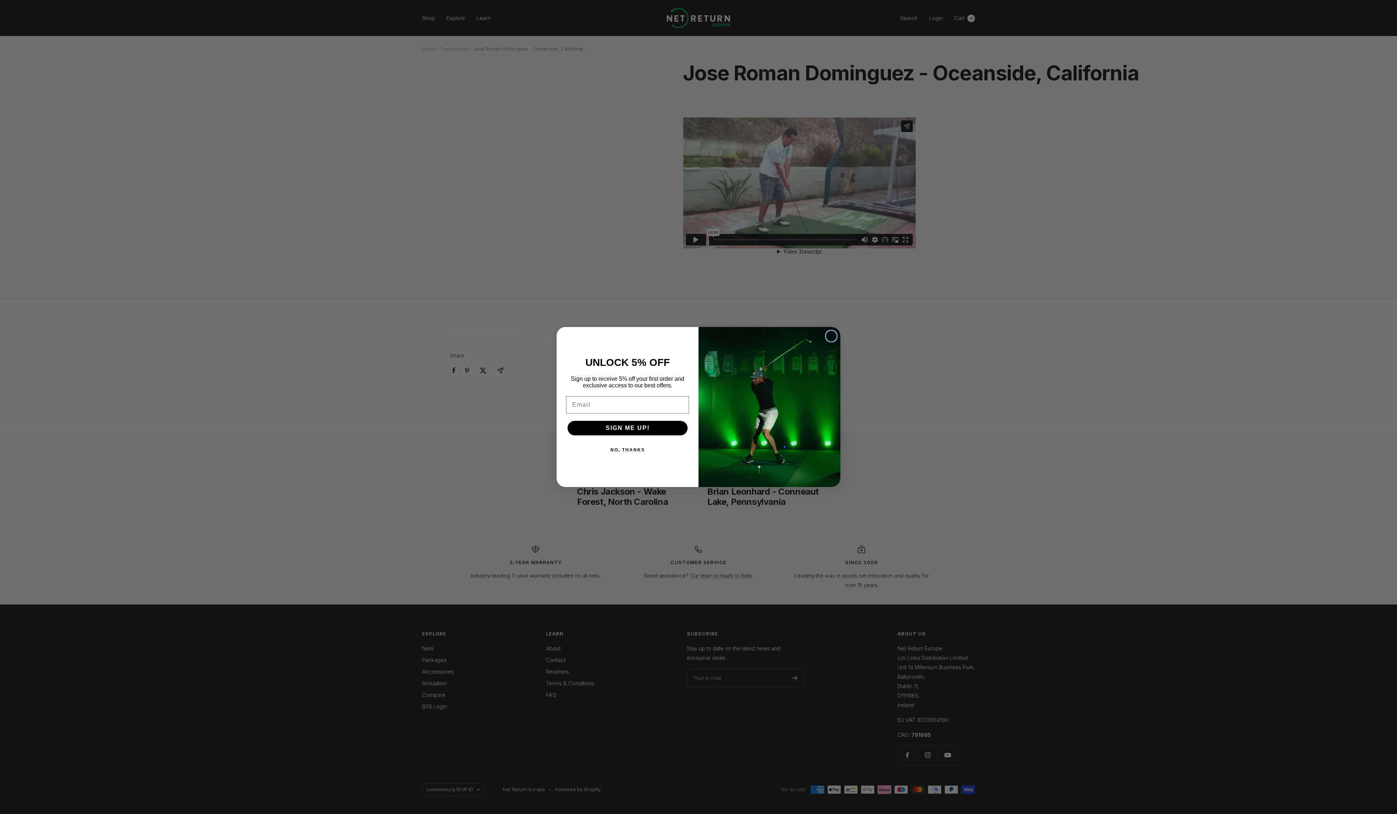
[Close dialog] (831, 336)
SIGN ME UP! (628, 428)
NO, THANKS (627, 449)
